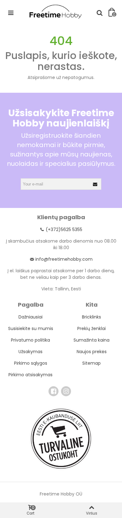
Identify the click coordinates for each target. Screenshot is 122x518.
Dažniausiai (30, 317)
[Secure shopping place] (61, 438)
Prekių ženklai (91, 328)
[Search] (99, 12)
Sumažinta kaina (91, 340)
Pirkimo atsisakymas (30, 375)
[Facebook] (53, 391)
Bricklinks (91, 317)
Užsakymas (30, 351)
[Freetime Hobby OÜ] (55, 11)
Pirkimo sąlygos (30, 363)
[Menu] (11, 12)
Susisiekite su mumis (30, 328)
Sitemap (91, 363)
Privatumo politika (30, 340)
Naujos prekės (92, 351)
